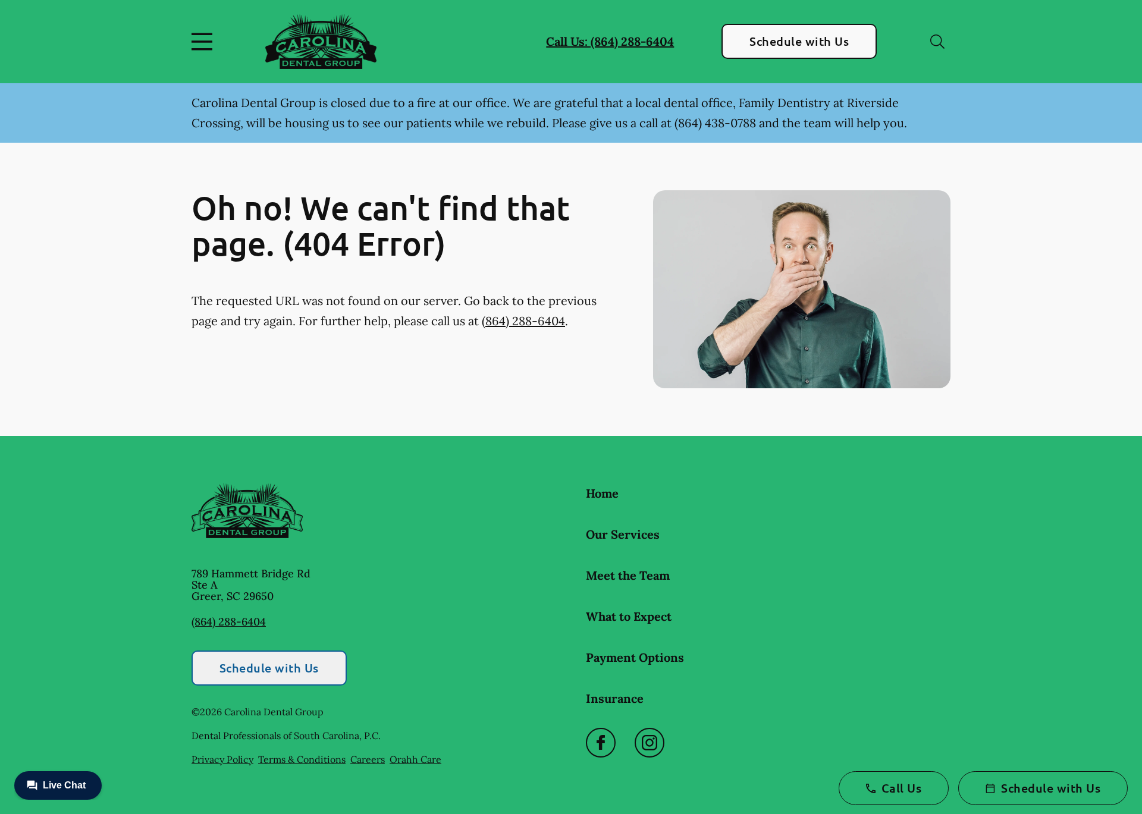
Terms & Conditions (302, 759)
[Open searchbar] (937, 42)
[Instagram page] (649, 743)
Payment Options (635, 657)
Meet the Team (628, 575)
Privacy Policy (222, 759)
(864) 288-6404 (523, 320)
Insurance (615, 698)
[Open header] (205, 42)
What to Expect (629, 616)
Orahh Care (415, 759)
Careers (367, 759)
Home (602, 493)
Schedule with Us (799, 41)
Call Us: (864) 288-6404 (610, 41)
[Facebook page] (601, 743)
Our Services (623, 534)
